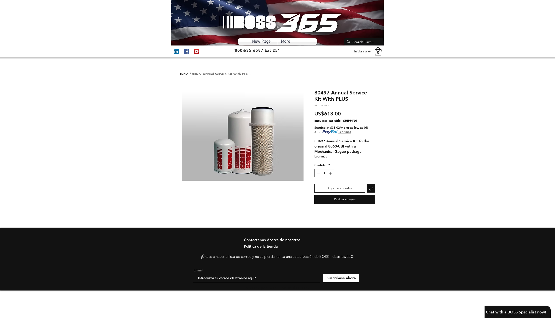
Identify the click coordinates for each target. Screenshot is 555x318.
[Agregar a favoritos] (371, 188)
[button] (378, 51)
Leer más (344, 132)
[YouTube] (196, 51)
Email (197, 270)
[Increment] (331, 173)
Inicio (184, 74)
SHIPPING (350, 121)
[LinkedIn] (176, 51)
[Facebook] (186, 51)
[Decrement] (317, 173)
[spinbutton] (324, 173)
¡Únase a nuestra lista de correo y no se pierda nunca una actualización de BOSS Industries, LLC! (277, 256)
